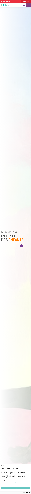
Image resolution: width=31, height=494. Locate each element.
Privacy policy (18, 482)
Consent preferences (6, 482)
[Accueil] (7, 5)
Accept (15, 488)
